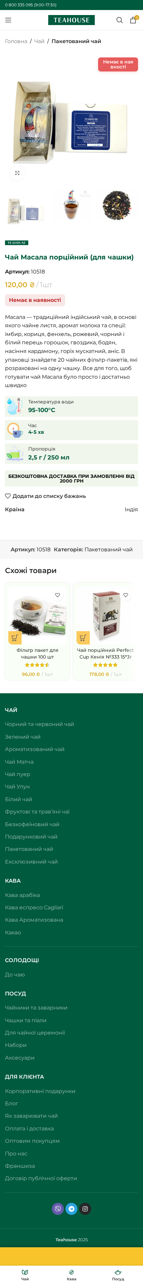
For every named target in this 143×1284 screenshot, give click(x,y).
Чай (39, 41)
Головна (16, 41)
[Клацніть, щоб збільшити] (17, 173)
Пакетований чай (76, 41)
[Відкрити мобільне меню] (8, 20)
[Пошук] (119, 20)
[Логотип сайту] (71, 19)
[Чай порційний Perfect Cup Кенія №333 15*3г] (105, 1104)
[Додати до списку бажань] (57, 1084)
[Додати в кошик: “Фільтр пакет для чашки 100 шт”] (15, 1126)
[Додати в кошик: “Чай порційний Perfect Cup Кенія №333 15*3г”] (83, 1126)
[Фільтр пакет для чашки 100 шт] (37, 1104)
